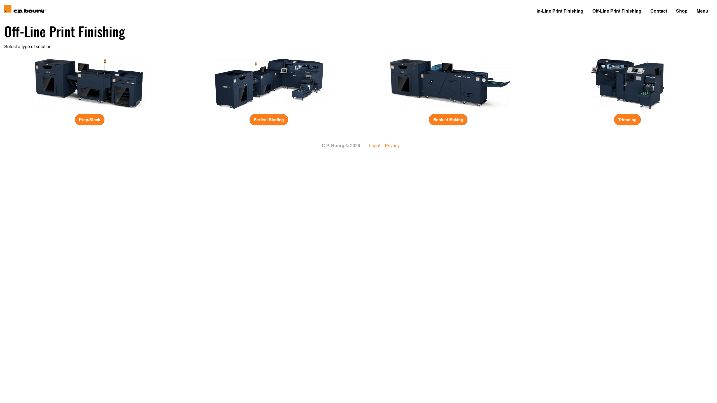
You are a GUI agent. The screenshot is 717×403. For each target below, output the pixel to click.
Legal (374, 145)
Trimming (627, 119)
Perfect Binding (269, 119)
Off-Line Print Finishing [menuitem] (616, 11)
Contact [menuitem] (658, 11)
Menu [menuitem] (702, 11)
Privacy (392, 145)
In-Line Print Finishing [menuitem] (560, 11)
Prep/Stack (89, 119)
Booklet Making (448, 119)
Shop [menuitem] (682, 11)
